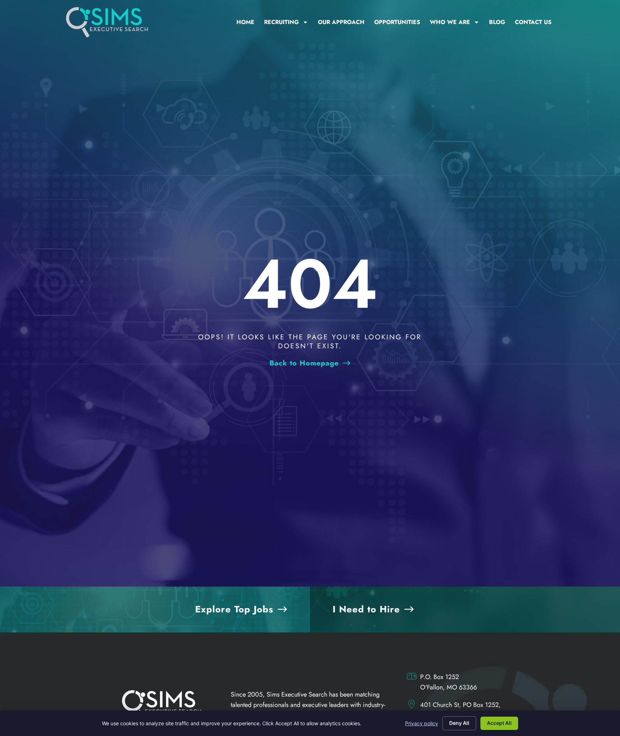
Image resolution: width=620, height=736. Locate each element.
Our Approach (341, 22)
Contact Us (533, 22)
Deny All (459, 723)
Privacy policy (421, 723)
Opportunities (397, 22)
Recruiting (281, 22)
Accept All (499, 723)
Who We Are (450, 22)
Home (245, 22)
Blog (497, 22)
